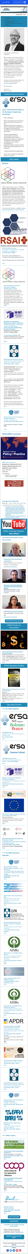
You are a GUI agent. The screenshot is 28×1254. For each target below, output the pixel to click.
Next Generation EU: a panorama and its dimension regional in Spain (15, 516)
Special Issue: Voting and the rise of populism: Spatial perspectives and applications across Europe (11, 466)
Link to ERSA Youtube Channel (14, 621)
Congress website (8, 83)
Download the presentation (10, 566)
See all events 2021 (14, 1216)
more (3, 263)
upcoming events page (14, 1246)
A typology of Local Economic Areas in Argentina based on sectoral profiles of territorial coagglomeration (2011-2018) (15, 508)
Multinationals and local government (13, 611)
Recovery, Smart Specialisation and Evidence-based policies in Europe (13, 586)
